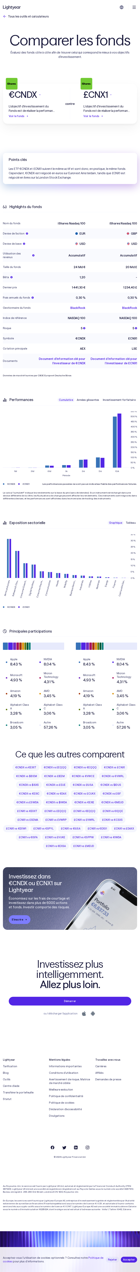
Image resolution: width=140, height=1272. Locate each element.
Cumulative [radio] (66, 400)
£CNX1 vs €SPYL (43, 828)
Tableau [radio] (131, 522)
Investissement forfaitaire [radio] (119, 400)
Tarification (10, 1066)
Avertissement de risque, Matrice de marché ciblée (69, 1081)
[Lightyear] (12, 7)
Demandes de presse (108, 1079)
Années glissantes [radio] (88, 400)
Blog (6, 1073)
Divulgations (57, 1115)
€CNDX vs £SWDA (27, 802)
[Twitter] (64, 1147)
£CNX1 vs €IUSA (70, 828)
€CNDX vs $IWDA (56, 802)
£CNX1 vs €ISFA (28, 837)
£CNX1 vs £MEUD (83, 846)
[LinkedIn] (75, 1147)
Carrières (101, 1066)
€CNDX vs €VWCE (83, 776)
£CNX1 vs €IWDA (111, 837)
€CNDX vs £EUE (56, 785)
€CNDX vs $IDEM (26, 776)
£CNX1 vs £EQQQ (55, 811)
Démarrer (70, 1001)
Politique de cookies (61, 1102)
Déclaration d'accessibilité (65, 1109)
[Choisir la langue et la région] (121, 7)
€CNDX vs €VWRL (113, 776)
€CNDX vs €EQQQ (85, 767)
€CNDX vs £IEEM (54, 776)
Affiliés (99, 1073)
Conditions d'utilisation (63, 1073)
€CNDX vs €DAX (56, 793)
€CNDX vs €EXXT (25, 767)
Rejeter (112, 1259)
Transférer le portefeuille (18, 1092)
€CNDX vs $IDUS (110, 785)
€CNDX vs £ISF (112, 793)
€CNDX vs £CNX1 (114, 767)
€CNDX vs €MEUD (112, 802)
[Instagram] (87, 1147)
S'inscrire (17, 919)
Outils (7, 1079)
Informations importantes (65, 1066)
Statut (7, 1099)
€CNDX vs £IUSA (83, 785)
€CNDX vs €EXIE (84, 802)
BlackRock (77, 308)
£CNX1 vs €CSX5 (112, 819)
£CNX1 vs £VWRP (56, 819)
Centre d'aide (11, 1086)
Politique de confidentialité (66, 1096)
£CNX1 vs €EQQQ (84, 811)
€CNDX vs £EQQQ (55, 767)
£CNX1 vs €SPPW (83, 837)
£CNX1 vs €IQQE (113, 811)
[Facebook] (52, 1147)
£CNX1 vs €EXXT (27, 811)
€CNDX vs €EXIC (29, 793)
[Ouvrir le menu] (134, 7)
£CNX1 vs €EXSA (56, 846)
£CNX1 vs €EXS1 (97, 828)
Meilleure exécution (61, 1089)
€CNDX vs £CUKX (84, 793)
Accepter (129, 1259)
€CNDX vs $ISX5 (29, 785)
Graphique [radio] (115, 522)
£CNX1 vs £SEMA (28, 819)
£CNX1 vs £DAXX (124, 828)
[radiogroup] (97, 400)
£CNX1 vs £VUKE (55, 837)
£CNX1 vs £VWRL (84, 819)
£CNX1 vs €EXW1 (16, 828)
